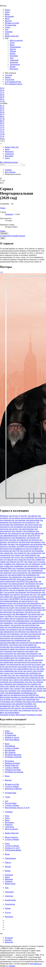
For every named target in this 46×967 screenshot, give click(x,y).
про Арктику (17, 531)
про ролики (22, 667)
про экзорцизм (27, 706)
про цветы (27, 702)
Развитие (9, 824)
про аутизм (26, 533)
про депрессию (18, 564)
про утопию (37, 691)
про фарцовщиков (12, 693)
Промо (12, 67)
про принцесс (32, 653)
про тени (28, 682)
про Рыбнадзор (6, 669)
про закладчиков (15, 575)
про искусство (27, 588)
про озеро (24, 634)
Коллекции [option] (20, 236)
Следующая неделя (13, 82)
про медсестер (31, 612)
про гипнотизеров (28, 555)
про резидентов (20, 662)
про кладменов (20, 597)
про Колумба (40, 599)
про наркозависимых (21, 621)
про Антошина (16, 527)
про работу (19, 660)
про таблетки (25, 680)
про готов (18, 559)
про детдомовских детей (35, 564)
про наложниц (30, 618)
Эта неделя (9, 79)
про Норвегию (39, 629)
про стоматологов (32, 677)
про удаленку (15, 688)
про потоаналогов (33, 649)
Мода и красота (16, 40)
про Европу (5, 570)
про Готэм (27, 559)
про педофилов (35, 643)
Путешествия (10, 25)
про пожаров (31, 647)
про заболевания (35, 573)
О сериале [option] (4, 236)
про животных (6, 573)
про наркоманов (20, 623)
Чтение (13, 51)
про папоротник (17, 638)
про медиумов (6, 612)
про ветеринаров (22, 544)
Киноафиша (10, 746)
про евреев (41, 568)
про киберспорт (6, 597)
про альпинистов (7, 520)
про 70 (17, 516)
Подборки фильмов (13, 755)
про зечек (37, 577)
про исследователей (33, 590)
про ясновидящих (12, 712)
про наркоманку (6, 623)
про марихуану (39, 610)
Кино (7, 14)
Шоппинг (9, 879)
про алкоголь (40, 518)
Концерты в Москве (13, 789)
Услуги (8, 912)
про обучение (20, 632)
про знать (17, 579)
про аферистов (37, 533)
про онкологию (35, 634)
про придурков (19, 653)
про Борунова (24, 542)
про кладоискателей (35, 597)
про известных (32, 581)
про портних (20, 649)
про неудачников (26, 629)
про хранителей (29, 699)
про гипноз (15, 555)
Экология (14, 62)
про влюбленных (32, 546)
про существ (14, 680)
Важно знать (10, 884)
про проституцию (35, 656)
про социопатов (22, 675)
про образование (7, 632)
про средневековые (8, 677)
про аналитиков (32, 520)
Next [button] (2, 238)
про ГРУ (20, 562)
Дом (11, 58)
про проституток (20, 656)
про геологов (25, 551)
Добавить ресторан (13, 770)
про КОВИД (14, 599)
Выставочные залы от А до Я (17, 808)
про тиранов (32, 684)
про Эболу (16, 706)
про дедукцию (39, 562)
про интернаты (29, 586)
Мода (7, 18)
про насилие (16, 625)
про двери (28, 562)
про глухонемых (27, 557)
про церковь (37, 702)
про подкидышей (26, 645)
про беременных (19, 538)
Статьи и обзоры (12, 748)
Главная (8, 170)
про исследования (16, 590)
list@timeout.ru (36, 964)
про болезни (33, 540)
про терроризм (6, 684)
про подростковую (18, 647)
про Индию (18, 586)
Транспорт (14, 60)
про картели (15, 594)
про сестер (18, 671)
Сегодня (8, 75)
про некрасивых (32, 627)
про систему (38, 671)
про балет (23, 535)
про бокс (12, 540)
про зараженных (15, 577)
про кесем (41, 594)
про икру (40, 584)
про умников (27, 688)
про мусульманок (16, 618)
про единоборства (35, 570)
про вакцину (36, 542)
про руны (32, 667)
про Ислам (37, 588)
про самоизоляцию (21, 669)
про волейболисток (17, 549)
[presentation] (1, 140)
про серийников (6, 671)
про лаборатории (34, 608)
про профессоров (7, 658)
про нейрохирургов (16, 627)
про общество (32, 632)
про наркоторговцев (36, 623)
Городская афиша (12, 740)
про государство (7, 559)
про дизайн (4, 566)
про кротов (33, 605)
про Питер (13, 645)
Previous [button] (4, 233)
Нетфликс (4, 516)
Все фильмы (10, 750)
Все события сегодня (9, 162)
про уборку (4, 688)
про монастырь (34, 614)
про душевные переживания (24, 568)
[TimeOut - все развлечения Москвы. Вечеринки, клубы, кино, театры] (5, 3)
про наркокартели (37, 621)
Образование (15, 47)
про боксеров (22, 540)
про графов (36, 559)
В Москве (9, 733)
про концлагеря (19, 603)
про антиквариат (17, 525)
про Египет (22, 570)
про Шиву (28, 704)
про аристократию (26, 529)
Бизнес (13, 53)
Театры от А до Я (12, 848)
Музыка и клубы (12, 23)
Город (7, 12)
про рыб (39, 667)
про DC (24, 516)
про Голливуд (40, 557)
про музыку (33, 616)
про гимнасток (20, 553)
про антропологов (30, 527)
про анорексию (15, 522)
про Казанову (20, 592)
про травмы (21, 686)
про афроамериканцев (9, 535)
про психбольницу (22, 658)
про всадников (32, 549)
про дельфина (6, 564)
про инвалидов (6, 586)
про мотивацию (21, 616)
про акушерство (27, 518)
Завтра (7, 77)
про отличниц (17, 636)
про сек (32, 669)
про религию (32, 662)
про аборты (32, 516)
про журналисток (20, 573)
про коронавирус (33, 603)
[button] (1, 143)
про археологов (14, 533)
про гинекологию (34, 553)
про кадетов (9, 592)
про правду (30, 651)
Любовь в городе (12, 737)
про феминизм (27, 693)
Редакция (9, 938)
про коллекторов (27, 599)
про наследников (29, 625)
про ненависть (12, 629)
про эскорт (13, 710)
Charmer (11, 966)
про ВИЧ (20, 546)
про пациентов (22, 643)
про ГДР (15, 551)
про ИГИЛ (20, 581)
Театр (12, 43)
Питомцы (14, 56)
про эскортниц (25, 710)
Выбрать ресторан (12, 763)
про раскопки (37, 660)
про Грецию (11, 562)
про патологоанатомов (15, 641)
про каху (33, 594)
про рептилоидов (14, 664)
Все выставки (10, 803)
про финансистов (17, 695)
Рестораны (9, 16)
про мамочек (27, 610)
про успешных (10, 691)
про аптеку (13, 529)
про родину (36, 664)
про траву (30, 686)
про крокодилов (21, 605)
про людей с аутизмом (12, 610)
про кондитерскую (26, 601)
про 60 (11, 516)
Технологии (15, 64)
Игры (12, 45)
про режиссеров (6, 662)
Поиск (7, 10)
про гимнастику (6, 553)
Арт (6, 29)
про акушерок (14, 518)
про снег (11, 675)
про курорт (10, 608)
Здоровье (9, 32)
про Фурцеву (5, 699)
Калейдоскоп (10, 900)
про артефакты (29, 531)
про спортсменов (36, 675)
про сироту (28, 671)
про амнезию (20, 520)
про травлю (10, 686)
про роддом (26, 664)
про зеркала (28, 577)
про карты (24, 594)
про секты (40, 669)
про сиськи (4, 673)
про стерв (21, 677)
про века (11, 544)
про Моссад (9, 616)
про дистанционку (31, 566)
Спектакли (9, 154)
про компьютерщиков (9, 601)
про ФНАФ (30, 695)
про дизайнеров (16, 566)
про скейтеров (32, 673)
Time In (13, 49)
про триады (39, 686)
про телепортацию (16, 682)
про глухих (15, 557)
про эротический (29, 708)
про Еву (13, 570)
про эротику (16, 708)
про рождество (11, 667)
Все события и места (13, 84)
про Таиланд (36, 680)
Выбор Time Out (11, 36)
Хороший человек (7, 715)
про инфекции (14, 588)
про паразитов (31, 638)
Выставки (9, 156)
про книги (4, 599)
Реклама (8, 940)
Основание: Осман (34, 715)
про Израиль (30, 584)
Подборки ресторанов (14, 772)
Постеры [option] (12, 236)
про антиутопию (32, 525)
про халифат (16, 699)
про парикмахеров (19, 640)
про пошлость (19, 651)
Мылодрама (21, 715)
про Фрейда (40, 697)
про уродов (37, 688)
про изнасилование (16, 584)
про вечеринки (36, 544)
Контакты (14, 69)
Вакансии (9, 942)
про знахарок (27, 579)
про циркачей (18, 704)
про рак (28, 660)
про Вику (12, 546)
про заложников (29, 575)
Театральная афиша (13, 850)
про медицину (18, 612)
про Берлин (31, 538)
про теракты (38, 682)
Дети (7, 34)
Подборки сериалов (13, 757)
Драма (2, 231)
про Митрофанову (19, 614)
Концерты (9, 151)
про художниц (16, 702)
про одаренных (13, 634)
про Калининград (34, 592)
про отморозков (29, 636)
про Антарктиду (29, 522)
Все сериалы (10, 172)
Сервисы (8, 881)
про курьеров (20, 608)
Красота (8, 21)
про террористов (20, 684)
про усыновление (24, 691)
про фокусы (15, 697)
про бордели (13, 542)
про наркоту (5, 625)
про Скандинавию (17, 673)
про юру (34, 710)
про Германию (37, 551)
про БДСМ (32, 535)
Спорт (7, 27)
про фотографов (27, 697)
